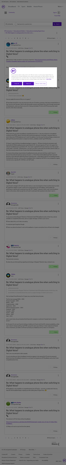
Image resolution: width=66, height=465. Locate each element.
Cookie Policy (48, 79)
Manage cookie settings (41, 83)
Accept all (17, 83)
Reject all (28, 83)
